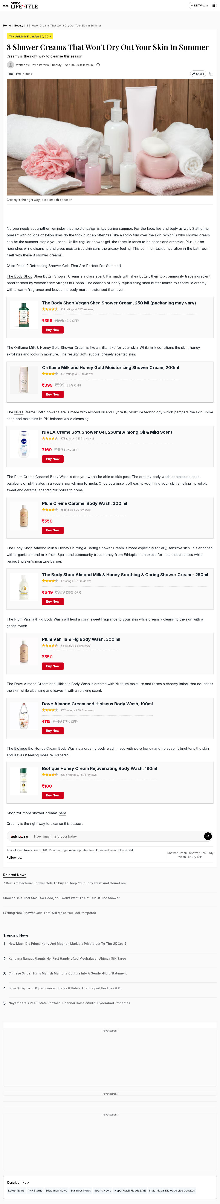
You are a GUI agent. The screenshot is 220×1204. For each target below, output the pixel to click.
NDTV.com (201, 5)
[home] (24, 5)
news (72, 850)
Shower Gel (197, 853)
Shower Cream (177, 853)
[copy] (211, 74)
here (62, 813)
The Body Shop (19, 276)
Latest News (23, 850)
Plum (18, 477)
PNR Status (35, 1190)
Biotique (20, 748)
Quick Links (16, 1182)
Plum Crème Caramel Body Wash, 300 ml (84, 503)
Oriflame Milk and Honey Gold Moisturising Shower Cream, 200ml (110, 367)
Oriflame (21, 347)
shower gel (101, 242)
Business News (81, 1190)
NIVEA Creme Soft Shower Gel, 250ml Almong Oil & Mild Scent (107, 432)
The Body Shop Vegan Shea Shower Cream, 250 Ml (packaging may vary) (119, 303)
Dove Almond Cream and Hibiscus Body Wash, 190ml (97, 703)
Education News (56, 1190)
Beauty (56, 65)
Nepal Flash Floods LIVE (130, 1190)
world (129, 850)
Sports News (102, 1190)
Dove (18, 684)
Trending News (16, 935)
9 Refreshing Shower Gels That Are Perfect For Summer (73, 266)
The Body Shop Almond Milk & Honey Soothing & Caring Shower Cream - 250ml (125, 574)
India (100, 850)
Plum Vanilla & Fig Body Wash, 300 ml (81, 639)
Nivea (18, 412)
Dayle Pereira (40, 65)
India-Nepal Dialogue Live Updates (172, 1190)
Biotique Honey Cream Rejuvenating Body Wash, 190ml (99, 768)
